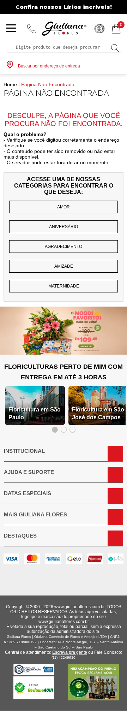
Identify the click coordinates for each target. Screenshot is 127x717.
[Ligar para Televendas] (32, 28)
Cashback (99, 28)
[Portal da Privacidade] (33, 673)
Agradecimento (63, 246)
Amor (63, 207)
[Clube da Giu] (63, 353)
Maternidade (63, 286)
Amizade (63, 266)
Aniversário (63, 226)
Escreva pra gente (69, 652)
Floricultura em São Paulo (34, 413)
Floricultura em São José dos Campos (98, 413)
